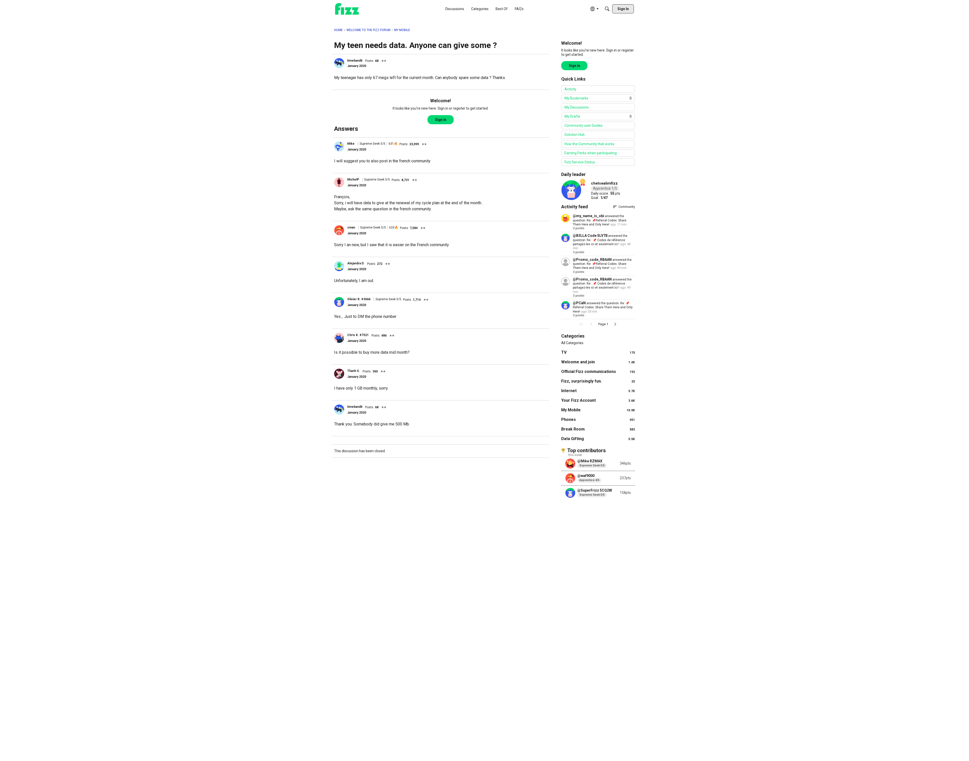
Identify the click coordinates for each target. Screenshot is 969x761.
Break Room (598, 429)
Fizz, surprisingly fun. (598, 381)
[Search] (607, 8)
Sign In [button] (440, 120)
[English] (347, 9)
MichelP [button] (353, 179)
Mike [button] (351, 143)
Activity (570, 89)
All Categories (572, 343)
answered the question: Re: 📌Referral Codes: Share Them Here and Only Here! (599, 220)
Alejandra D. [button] (355, 263)
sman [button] (351, 227)
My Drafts (598, 116)
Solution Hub (574, 135)
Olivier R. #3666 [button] (358, 299)
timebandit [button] (354, 60)
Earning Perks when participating (590, 153)
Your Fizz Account (598, 400)
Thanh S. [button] (353, 371)
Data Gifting (598, 438)
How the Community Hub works (589, 144)
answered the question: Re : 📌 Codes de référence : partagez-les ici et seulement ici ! (600, 240)
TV (598, 352)
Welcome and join (598, 362)
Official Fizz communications (598, 371)
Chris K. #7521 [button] (358, 335)
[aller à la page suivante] (615, 324)
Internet (598, 390)
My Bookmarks (598, 98)
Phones (598, 419)
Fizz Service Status (579, 162)
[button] (339, 63)
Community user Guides (583, 125)
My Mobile (598, 410)
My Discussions (576, 107)
